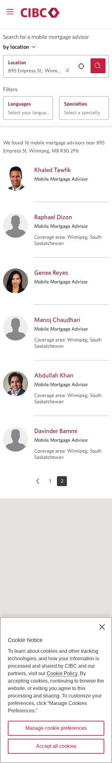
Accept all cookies (56, 746)
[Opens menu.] (10, 12)
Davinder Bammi (55, 431)
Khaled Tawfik (52, 170)
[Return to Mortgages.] (40, 13)
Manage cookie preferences (56, 728)
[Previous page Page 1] (37, 481)
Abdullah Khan (53, 375)
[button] (21, 47)
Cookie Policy (62, 673)
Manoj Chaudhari (57, 319)
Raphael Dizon (53, 217)
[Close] (102, 627)
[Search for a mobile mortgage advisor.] (98, 65)
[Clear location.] (67, 70)
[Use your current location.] (81, 66)
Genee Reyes (51, 272)
